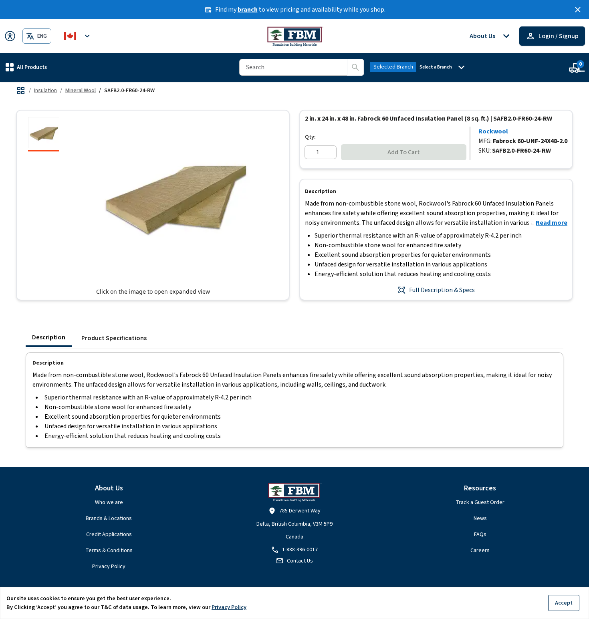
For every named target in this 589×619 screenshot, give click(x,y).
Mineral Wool (80, 91)
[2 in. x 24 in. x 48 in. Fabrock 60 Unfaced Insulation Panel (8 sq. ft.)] (43, 134)
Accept (564, 603)
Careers (480, 550)
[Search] (355, 67)
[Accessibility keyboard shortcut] (10, 36)
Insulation (45, 91)
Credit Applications (109, 534)
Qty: (310, 137)
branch (248, 9)
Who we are (109, 502)
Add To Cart (403, 152)
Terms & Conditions (109, 550)
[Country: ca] (78, 36)
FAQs (480, 534)
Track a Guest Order (480, 502)
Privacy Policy (108, 567)
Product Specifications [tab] (114, 338)
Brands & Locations (109, 518)
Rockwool (493, 131)
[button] (26, 67)
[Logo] (295, 36)
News (480, 518)
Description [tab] (48, 337)
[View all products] (21, 90)
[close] (578, 9)
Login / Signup (559, 36)
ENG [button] (42, 36)
